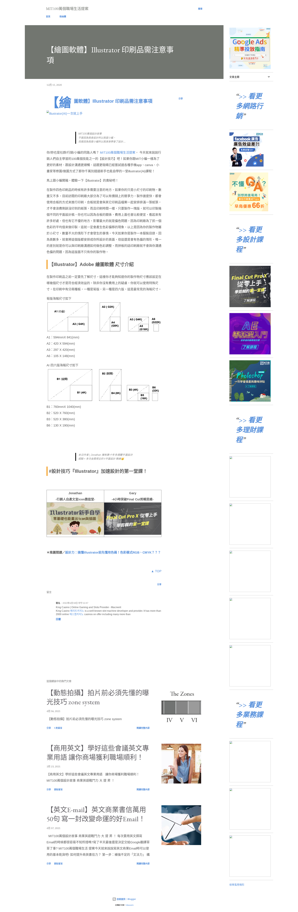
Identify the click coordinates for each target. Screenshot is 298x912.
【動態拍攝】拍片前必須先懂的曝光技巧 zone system (98, 697)
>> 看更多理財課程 (249, 429)
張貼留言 (58, 789)
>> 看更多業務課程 (249, 714)
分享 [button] (180, 98)
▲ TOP (156, 571)
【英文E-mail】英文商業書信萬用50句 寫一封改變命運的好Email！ (96, 814)
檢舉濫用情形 (236, 884)
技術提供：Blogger (126, 899)
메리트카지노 (77, 611)
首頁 (48, 16)
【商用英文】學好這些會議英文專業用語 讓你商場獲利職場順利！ (98, 753)
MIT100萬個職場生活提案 (67, 8)
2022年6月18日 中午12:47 (75, 603)
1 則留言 (58, 727)
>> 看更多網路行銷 (249, 106)
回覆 (58, 619)
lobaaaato (129, 905)
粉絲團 (63, 16)
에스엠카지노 (77, 614)
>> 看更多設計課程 (249, 239)
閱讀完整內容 (143, 727)
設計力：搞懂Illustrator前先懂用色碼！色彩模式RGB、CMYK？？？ (113, 552)
